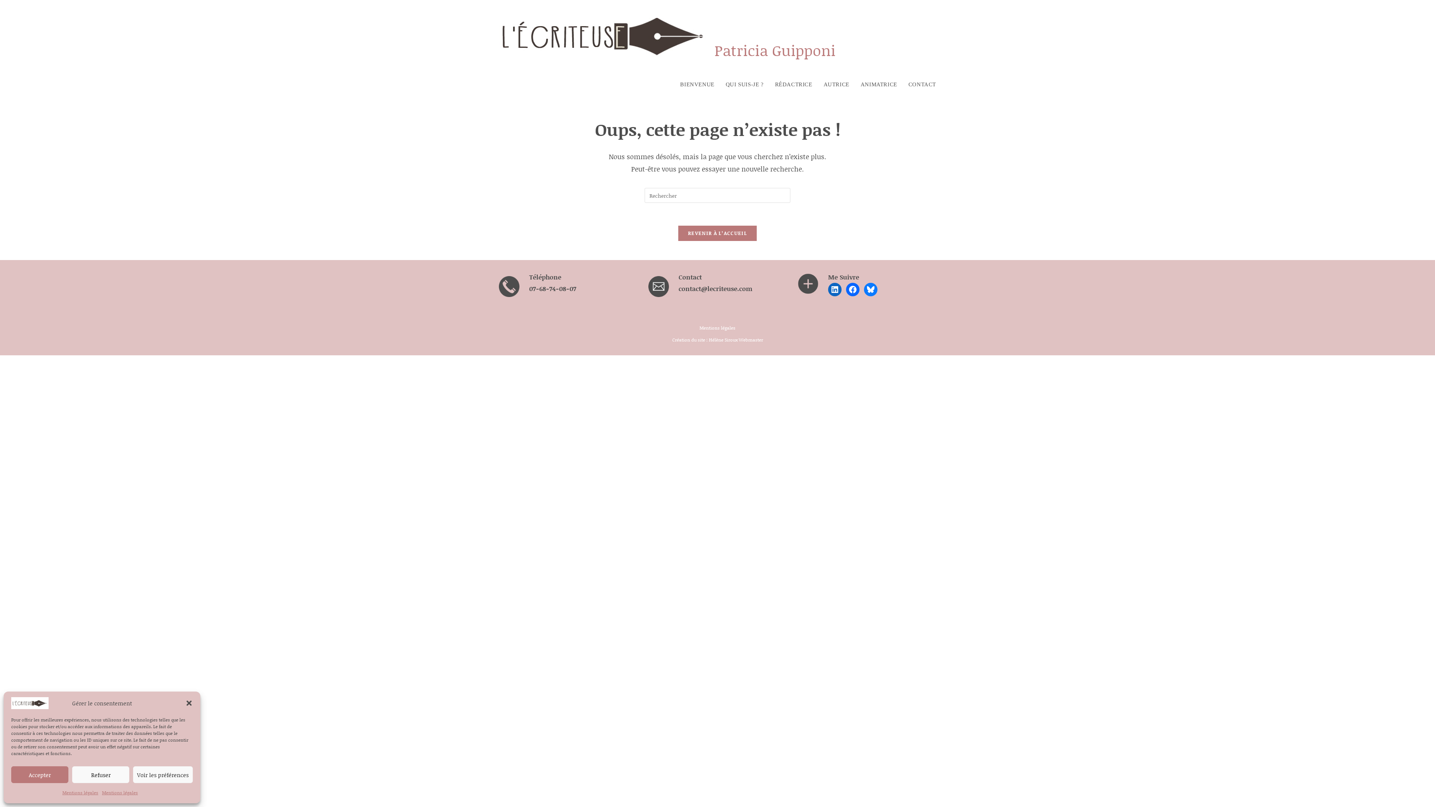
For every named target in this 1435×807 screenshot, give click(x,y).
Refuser (101, 775)
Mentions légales (80, 792)
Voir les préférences (163, 775)
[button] (189, 703)
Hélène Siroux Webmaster (736, 340)
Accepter (40, 775)
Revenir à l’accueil (717, 233)
